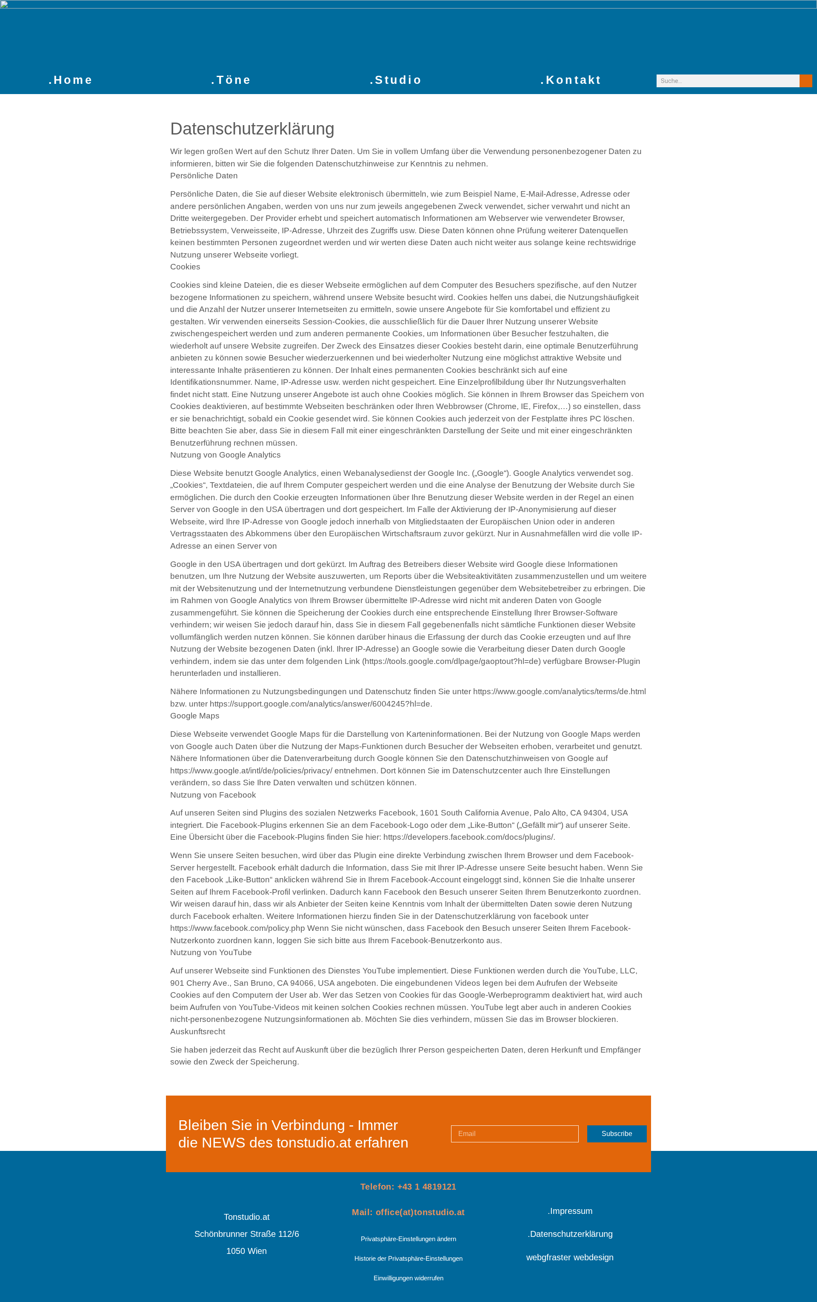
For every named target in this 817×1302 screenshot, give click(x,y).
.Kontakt (571, 80)
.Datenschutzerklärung (570, 1234)
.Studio (396, 80)
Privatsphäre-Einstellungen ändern (408, 1238)
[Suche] (806, 80)
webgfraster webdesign (570, 1257)
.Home (71, 80)
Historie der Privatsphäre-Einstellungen (408, 1258)
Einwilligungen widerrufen (408, 1278)
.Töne (231, 80)
